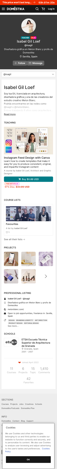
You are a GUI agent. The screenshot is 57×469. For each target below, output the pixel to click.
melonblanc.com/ (16, 309)
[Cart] (43, 9)
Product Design (15, 323)
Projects (13, 404)
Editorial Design (31, 323)
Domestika (6, 421)
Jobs (21, 404)
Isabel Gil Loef (20, 228)
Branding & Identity (24, 320)
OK (28, 459)
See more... (13, 326)
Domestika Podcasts (10, 408)
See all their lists (13, 239)
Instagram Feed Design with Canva (27, 157)
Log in (51, 8)
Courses (5, 404)
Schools (38, 404)
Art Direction (41, 320)
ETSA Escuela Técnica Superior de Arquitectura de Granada (36, 342)
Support (29, 421)
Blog (23, 421)
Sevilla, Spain (29, 56)
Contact (15, 421)
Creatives (29, 404)
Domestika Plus (27, 408)
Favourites (12, 223)
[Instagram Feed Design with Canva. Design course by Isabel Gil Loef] (28, 141)
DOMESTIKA (15, 9)
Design (11, 320)
